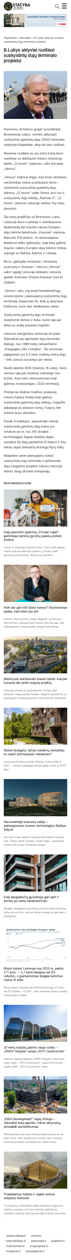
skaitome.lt (58, 1240)
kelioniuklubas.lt (16, 1240)
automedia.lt (38, 1240)
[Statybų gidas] (17, 9)
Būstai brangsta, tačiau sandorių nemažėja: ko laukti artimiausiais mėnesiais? (34, 752)
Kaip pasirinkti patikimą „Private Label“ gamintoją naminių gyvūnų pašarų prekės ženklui (33, 536)
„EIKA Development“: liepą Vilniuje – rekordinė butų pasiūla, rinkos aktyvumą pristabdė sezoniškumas (32, 1123)
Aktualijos (25, 37)
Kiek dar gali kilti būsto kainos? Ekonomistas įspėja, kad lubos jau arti (35, 609)
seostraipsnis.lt (35, 1251)
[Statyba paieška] (57, 8)
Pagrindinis (10, 37)
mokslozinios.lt (15, 1246)
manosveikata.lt (16, 1235)
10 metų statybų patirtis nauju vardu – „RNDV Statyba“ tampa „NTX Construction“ (34, 1049)
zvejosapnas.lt (39, 1246)
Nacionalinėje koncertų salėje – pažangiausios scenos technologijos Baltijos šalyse (35, 825)
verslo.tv (36, 1235)
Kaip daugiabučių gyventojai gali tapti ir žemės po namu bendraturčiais (31, 899)
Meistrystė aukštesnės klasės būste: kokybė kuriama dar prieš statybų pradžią (35, 681)
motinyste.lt (13, 1251)
